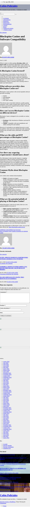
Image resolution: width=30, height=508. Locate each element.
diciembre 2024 (7, 390)
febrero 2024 (6, 404)
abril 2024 (5, 402)
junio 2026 (6, 364)
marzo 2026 (6, 368)
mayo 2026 (6, 366)
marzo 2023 (6, 420)
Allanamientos (6, 19)
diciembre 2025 (7, 373)
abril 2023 (5, 419)
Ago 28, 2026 (3, 462)
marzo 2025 (6, 386)
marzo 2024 (6, 403)
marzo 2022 (6, 437)
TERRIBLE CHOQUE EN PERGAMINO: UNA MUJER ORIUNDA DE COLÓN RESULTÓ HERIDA (13, 268)
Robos (4, 27)
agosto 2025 (6, 379)
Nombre (2, 305)
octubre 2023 (6, 410)
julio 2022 (5, 432)
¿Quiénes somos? (7, 29)
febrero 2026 (6, 370)
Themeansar (3, 503)
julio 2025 (5, 380)
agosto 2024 (6, 396)
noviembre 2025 (7, 374)
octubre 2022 (6, 427)
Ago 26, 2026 (3, 482)
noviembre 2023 (7, 409)
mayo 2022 (6, 435)
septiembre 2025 (7, 377)
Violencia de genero (8, 28)
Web (1, 312)
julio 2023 (5, 414)
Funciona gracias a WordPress (8, 501)
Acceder (5, 444)
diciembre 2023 (7, 407)
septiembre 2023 (7, 412)
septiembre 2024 (7, 394)
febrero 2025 (6, 387)
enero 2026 (6, 371)
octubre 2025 (6, 376)
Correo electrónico (5, 308)
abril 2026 (5, 367)
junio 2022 (6, 433)
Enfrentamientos (7, 24)
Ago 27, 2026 (3, 473)
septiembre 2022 (7, 429)
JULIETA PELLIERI (8, 57)
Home (4, 506)
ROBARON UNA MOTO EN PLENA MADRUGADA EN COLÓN (10, 478)
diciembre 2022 (7, 425)
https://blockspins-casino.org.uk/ (17, 227)
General (5, 25)
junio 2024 (6, 399)
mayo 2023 (6, 417)
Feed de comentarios (8, 447)
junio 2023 (6, 416)
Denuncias (6, 21)
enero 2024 (6, 406)
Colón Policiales (8, 5)
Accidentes (6, 18)
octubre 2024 (6, 393)
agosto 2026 (6, 361)
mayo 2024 (6, 400)
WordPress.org (7, 448)
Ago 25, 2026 (3, 491)
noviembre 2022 (7, 426)
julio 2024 (5, 397)
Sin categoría (3, 32)
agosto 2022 (6, 430)
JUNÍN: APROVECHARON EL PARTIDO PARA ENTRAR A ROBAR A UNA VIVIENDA (14, 258)
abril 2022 (5, 436)
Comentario (3, 292)
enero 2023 (6, 423)
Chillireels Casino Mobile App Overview (10, 229)
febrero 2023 (6, 422)
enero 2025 (6, 389)
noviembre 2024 (7, 391)
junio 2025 (6, 381)
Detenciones (6, 22)
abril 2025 (5, 384)
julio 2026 (5, 363)
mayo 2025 (6, 383)
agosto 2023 (6, 413)
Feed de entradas (7, 445)
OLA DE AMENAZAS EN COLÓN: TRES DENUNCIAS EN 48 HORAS (12, 278)
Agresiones (3, 274)
